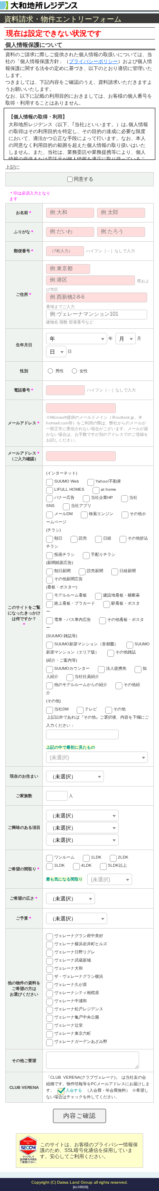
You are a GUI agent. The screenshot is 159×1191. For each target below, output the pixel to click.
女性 (84, 371)
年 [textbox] (52, 339)
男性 (59, 371)
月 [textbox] (121, 339)
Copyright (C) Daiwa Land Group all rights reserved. (79, 1182)
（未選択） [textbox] (63, 777)
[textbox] (97, 757)
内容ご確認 (79, 1115)
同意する (83, 179)
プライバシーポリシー (93, 61)
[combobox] (76, 338)
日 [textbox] (52, 352)
